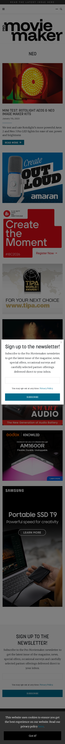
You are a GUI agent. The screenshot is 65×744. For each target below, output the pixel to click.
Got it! (32, 735)
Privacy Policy (46, 388)
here (41, 726)
